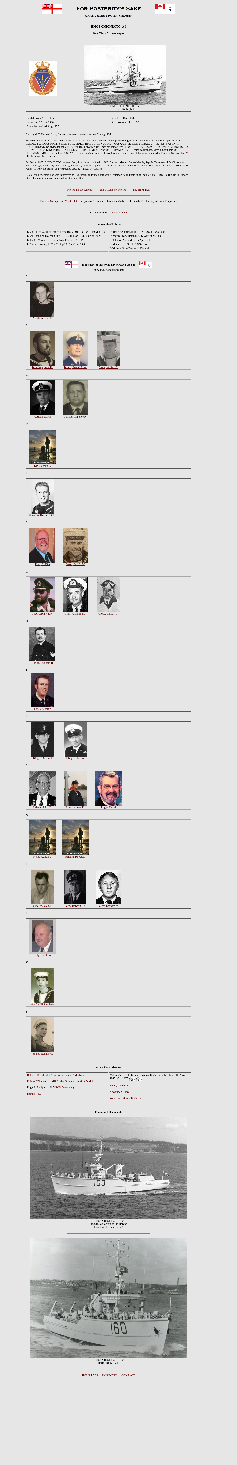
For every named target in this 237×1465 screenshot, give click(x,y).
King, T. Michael (42, 758)
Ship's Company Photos (113, 189)
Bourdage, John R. (42, 367)
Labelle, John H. (42, 807)
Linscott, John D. (75, 807)
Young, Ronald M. (42, 1053)
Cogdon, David (42, 416)
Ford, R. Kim (42, 564)
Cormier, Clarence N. (75, 416)
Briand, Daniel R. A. (75, 367)
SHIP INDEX (109, 1375)
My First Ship (119, 212)
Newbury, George (119, 1091)
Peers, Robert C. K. (75, 905)
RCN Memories (64, 1087)
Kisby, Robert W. (75, 758)
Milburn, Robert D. (75, 856)
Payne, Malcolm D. (42, 905)
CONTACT (128, 1375)
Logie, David (108, 807)
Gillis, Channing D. (75, 613)
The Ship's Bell (141, 189)
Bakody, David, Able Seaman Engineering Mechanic (56, 1074)
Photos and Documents (80, 189)
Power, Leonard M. (108, 905)
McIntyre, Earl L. (42, 856)
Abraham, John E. (42, 318)
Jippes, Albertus (42, 708)
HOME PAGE (90, 1375)
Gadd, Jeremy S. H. (42, 613)
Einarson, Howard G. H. (42, 515)
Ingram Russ (34, 1093)
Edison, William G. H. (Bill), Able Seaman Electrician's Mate (60, 1081)
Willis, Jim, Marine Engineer (125, 1098)
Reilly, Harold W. (42, 955)
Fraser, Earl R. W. (75, 564)
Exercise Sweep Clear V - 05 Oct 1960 (61, 201)
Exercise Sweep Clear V (174, 153)
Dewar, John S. (42, 465)
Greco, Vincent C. (108, 613)
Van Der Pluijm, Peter (42, 1004)
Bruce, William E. (108, 367)
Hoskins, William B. (42, 662)
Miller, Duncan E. (119, 1085)
